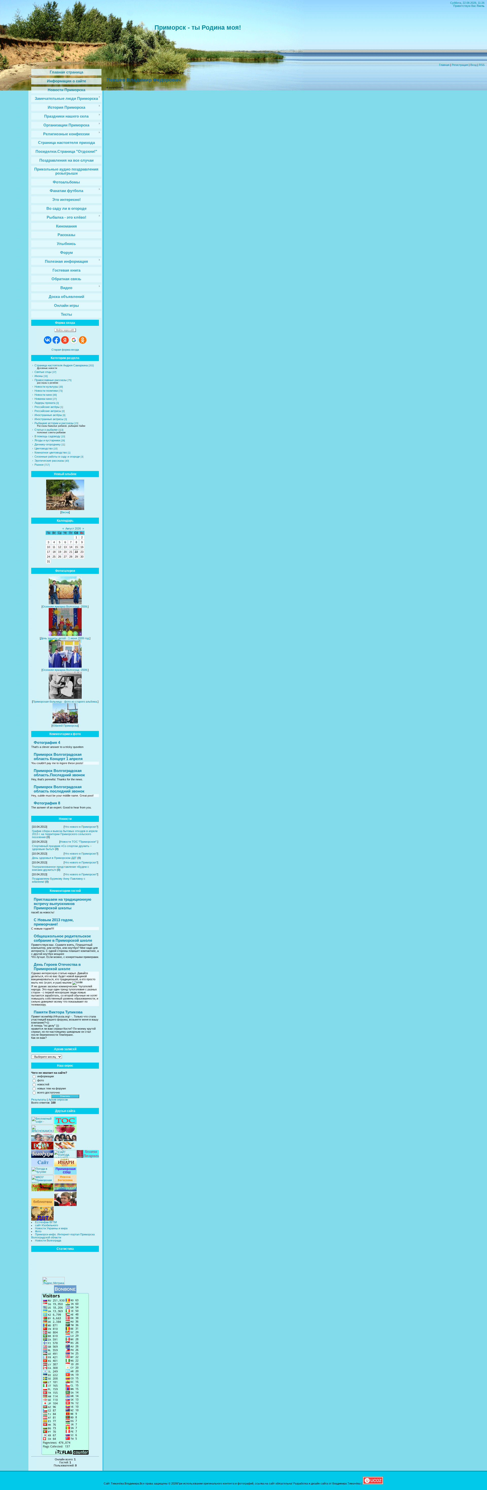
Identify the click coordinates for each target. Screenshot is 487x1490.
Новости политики (46, 390)
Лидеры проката (44, 402)
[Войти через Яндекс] (65, 340)
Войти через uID (65, 330)
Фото (38, 1231)
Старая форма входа (65, 349)
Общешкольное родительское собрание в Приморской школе (63, 938)
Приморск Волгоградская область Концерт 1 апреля (58, 756)
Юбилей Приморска (65, 725)
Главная (444, 64)
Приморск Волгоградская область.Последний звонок (59, 772)
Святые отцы (42, 371)
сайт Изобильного (46, 1225)
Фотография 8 (47, 803)
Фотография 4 (47, 742)
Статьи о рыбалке (46, 429)
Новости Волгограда (48, 1240)
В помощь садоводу (47, 436)
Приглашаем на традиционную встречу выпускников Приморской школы (62, 903)
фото (40, 1080)
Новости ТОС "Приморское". (78, 841)
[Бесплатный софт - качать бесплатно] (42, 1123)
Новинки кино (43, 398)
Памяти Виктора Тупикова (58, 1012)
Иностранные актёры (48, 415)
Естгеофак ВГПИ (46, 1222)
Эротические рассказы (49, 460)
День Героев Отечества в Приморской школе (57, 966)
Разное (39, 464)
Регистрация (460, 64)
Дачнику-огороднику (47, 444)
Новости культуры (46, 386)
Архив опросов (58, 1099)
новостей (43, 1084)
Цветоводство (43, 448)
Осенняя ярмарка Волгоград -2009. (65, 606)
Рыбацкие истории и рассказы (54, 423)
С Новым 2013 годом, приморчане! (54, 922)
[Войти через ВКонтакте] (47, 340)
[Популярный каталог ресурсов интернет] (65, 1292)
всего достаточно (48, 1092)
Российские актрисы (47, 410)
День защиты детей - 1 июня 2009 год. (65, 638)
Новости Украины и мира (51, 1228)
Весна (65, 512)
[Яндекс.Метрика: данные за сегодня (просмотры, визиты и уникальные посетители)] (53, 1281)
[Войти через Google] (74, 340)
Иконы (38, 376)
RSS (481, 64)
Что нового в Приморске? (80, 826)
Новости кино (43, 394)
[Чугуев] (42, 1173)
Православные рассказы (50, 380)
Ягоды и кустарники (47, 440)
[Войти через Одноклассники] (82, 340)
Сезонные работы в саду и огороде (57, 456)
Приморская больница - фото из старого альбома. (65, 701)
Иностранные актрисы (48, 419)
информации (45, 1076)
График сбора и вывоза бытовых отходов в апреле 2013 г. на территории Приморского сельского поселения (65, 834)
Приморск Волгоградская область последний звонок (59, 789)
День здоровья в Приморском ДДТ (54, 857)
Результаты (38, 1099)
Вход (473, 64)
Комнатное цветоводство (50, 452)
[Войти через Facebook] (56, 340)
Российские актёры (47, 406)
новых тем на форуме (51, 1088)
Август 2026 (73, 528)
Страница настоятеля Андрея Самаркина (61, 365)
